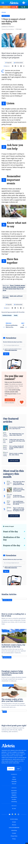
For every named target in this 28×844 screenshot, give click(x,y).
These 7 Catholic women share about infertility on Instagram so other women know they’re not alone (14, 288)
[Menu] (5, 3)
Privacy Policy (14, 836)
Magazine (14, 795)
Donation (14, 799)
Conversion (6, 631)
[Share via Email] (21, 66)
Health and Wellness (8, 685)
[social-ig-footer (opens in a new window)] (18, 814)
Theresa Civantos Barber (8, 29)
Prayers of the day (11, 545)
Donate (13, 7)
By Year (14, 808)
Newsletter (14, 790)
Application (14, 793)
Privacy (14, 839)
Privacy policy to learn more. (11, 350)
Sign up (6, 354)
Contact (14, 833)
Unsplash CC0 (14, 218)
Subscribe (5, 7)
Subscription (14, 797)
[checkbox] (3, 349)
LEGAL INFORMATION (14, 827)
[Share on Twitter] (18, 66)
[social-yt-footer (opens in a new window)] (9, 814)
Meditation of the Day (11, 538)
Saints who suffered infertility (12, 297)
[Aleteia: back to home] (14, 2)
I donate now (9, 400)
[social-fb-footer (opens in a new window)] (12, 814)
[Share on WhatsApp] (23, 66)
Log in (18, 768)
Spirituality (14, 781)
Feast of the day (10, 531)
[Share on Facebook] (12, 66)
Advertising (14, 801)
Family (15, 315)
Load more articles (14, 460)
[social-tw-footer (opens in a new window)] (15, 814)
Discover (14, 783)
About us (14, 824)
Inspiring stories (7, 657)
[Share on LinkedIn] (15, 66)
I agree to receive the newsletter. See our (13, 349)
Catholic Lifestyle (7, 315)
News (14, 777)
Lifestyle (4, 12)
